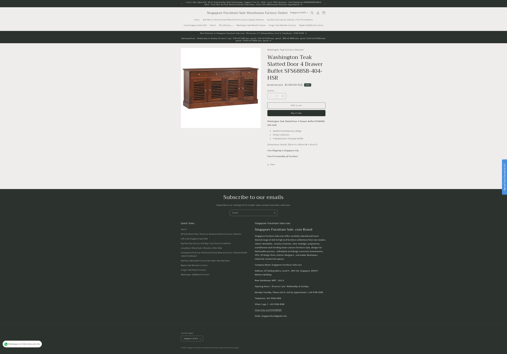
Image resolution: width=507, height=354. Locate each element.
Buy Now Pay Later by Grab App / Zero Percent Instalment (206, 243)
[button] (226, 25)
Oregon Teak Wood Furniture (193, 270)
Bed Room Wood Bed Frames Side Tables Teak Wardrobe (205, 261)
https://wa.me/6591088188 (268, 310)
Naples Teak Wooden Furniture (194, 265)
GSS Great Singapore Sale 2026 (194, 239)
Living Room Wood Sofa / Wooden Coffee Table (201, 248)
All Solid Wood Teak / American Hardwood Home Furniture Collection (211, 234)
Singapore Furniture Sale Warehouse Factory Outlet (205, 348)
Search (184, 229)
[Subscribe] (274, 213)
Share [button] (272, 165)
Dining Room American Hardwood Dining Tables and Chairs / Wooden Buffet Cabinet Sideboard (214, 254)
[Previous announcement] (182, 3)
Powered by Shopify (231, 348)
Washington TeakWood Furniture (195, 275)
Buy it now (296, 113)
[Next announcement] (325, 3)
